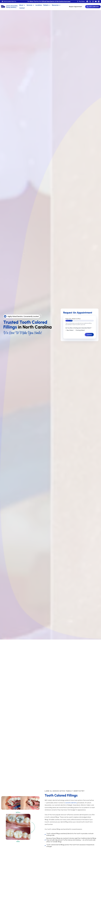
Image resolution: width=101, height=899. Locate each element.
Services (29, 5)
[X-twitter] (90, 1)
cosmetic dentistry (71, 803)
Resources (55, 5)
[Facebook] (87, 1)
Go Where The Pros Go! (49, 1)
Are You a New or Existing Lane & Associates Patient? (78, 328)
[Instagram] (93, 1)
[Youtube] (96, 1)
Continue (89, 334)
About (21, 5)
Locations (39, 5)
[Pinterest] (99, 1)
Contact (22, 8)
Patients (46, 5)
